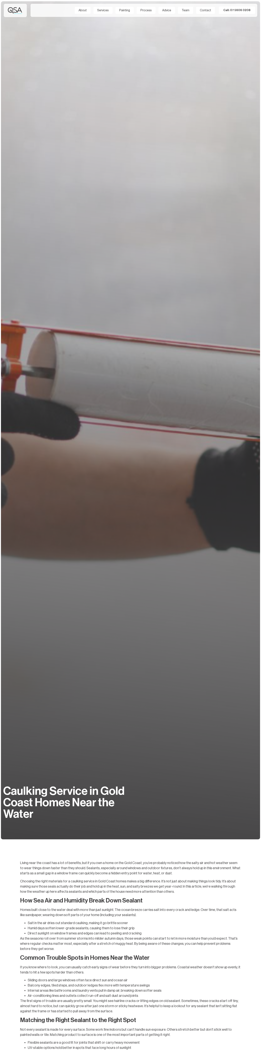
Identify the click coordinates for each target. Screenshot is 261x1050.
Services (103, 10)
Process (146, 10)
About (83, 10)
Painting (124, 10)
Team (185, 10)
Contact (205, 10)
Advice (166, 10)
